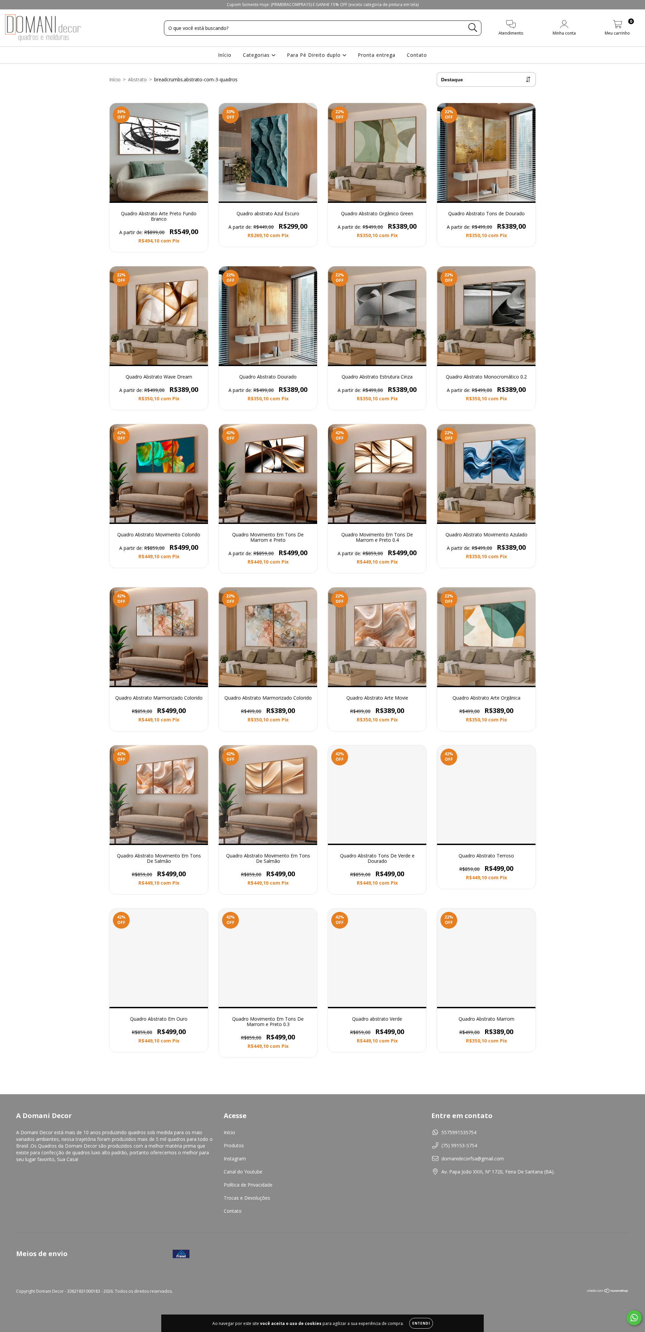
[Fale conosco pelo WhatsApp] (634, 1317)
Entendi (421, 1323)
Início (224, 55)
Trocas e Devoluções (247, 1198)
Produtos (234, 1145)
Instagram (235, 1158)
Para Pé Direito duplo (314, 55)
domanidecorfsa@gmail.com (472, 1158)
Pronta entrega (376, 55)
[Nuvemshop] (608, 1291)
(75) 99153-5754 (459, 1145)
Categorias (257, 55)
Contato (417, 55)
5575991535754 (458, 1132)
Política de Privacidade (248, 1185)
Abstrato (137, 79)
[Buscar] (473, 28)
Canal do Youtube (243, 1171)
